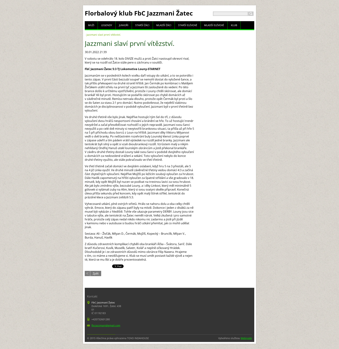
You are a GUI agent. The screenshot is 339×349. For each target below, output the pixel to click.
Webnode (246, 338)
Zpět (96, 273)
